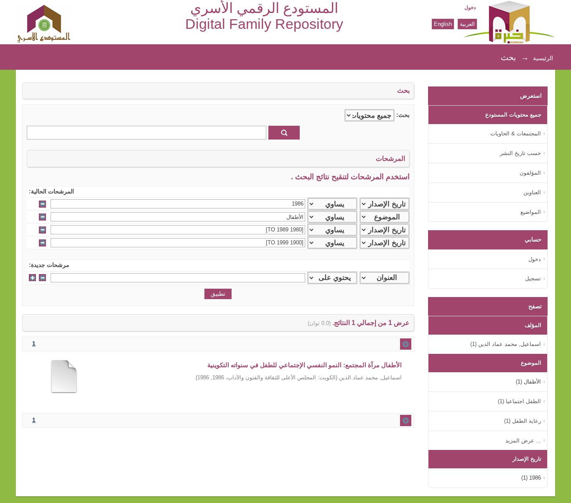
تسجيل (533, 278)
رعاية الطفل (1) (522, 421)
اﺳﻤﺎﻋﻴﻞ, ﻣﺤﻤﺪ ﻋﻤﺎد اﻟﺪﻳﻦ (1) (505, 344)
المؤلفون (530, 173)
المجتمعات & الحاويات (515, 133)
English (443, 24)
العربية (467, 24)
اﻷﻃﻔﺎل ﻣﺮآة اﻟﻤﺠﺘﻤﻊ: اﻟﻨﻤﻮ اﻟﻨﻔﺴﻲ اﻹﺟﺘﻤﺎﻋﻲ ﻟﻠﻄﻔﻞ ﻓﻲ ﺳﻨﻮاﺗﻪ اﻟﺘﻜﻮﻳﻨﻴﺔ (304, 364)
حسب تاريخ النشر (520, 153)
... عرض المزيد (523, 440)
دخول (470, 7)
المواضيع (530, 212)
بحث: (403, 115)
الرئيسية (543, 58)
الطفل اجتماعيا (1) (519, 401)
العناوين (532, 192)
